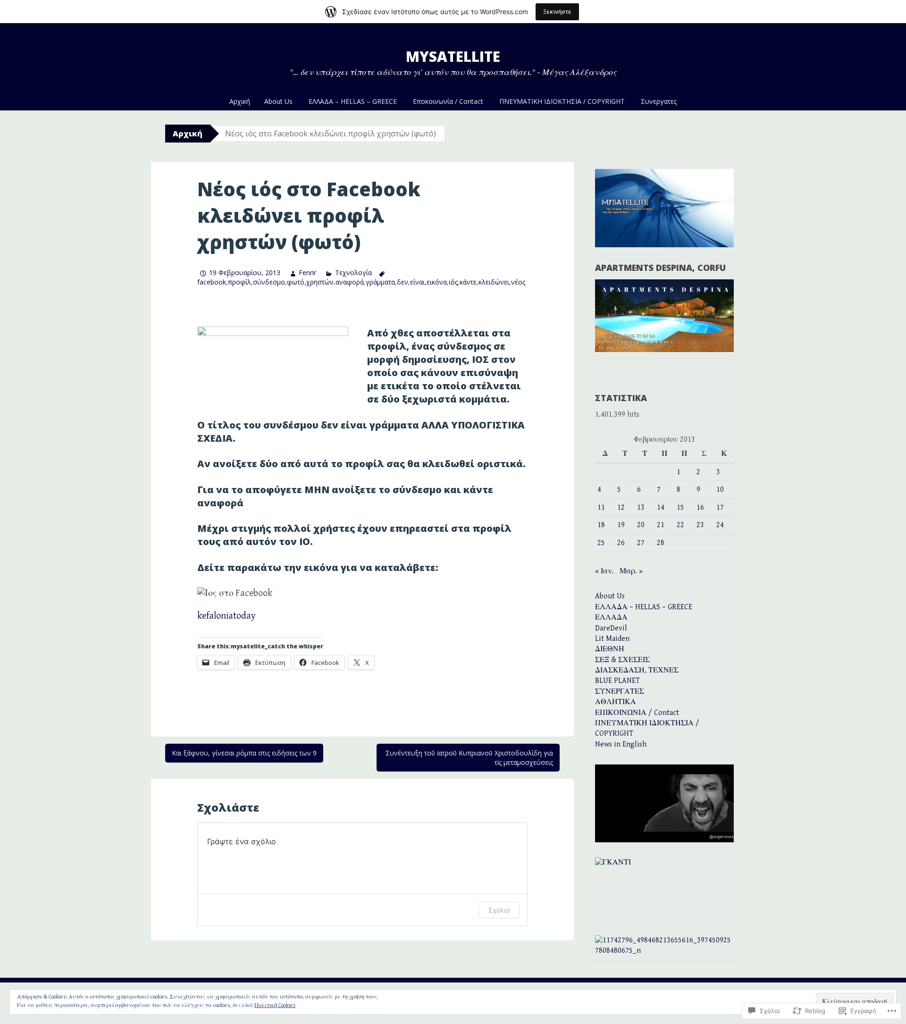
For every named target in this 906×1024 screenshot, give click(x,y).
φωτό (295, 281)
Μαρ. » (631, 571)
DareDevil (611, 628)
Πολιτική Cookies (274, 1005)
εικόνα (437, 281)
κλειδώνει (493, 281)
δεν (402, 281)
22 (680, 524)
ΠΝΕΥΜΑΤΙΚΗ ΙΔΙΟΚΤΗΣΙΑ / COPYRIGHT (562, 101)
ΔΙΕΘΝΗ (609, 649)
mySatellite (453, 56)
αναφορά (350, 281)
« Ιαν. (604, 571)
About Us (278, 101)
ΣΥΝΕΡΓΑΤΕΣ (619, 691)
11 (601, 507)
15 (680, 507)
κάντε (468, 281)
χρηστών (320, 281)
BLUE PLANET (617, 680)
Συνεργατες (659, 101)
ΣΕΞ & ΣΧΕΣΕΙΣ (622, 659)
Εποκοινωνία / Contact (448, 101)
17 (720, 507)
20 (641, 524)
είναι (417, 281)
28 (660, 542)
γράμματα (380, 281)
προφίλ (239, 281)
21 (660, 524)
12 (621, 507)
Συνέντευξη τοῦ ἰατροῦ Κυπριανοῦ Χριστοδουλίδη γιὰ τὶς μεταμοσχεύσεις (469, 757)
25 (601, 542)
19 (621, 524)
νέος (518, 281)
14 (660, 507)
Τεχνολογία (353, 272)
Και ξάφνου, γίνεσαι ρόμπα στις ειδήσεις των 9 (244, 752)
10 (720, 489)
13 (641, 507)
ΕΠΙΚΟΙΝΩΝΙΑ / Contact (637, 712)
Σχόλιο (499, 910)
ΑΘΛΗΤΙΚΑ (615, 701)
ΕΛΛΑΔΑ (611, 617)
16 (700, 507)
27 (641, 542)
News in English (620, 744)
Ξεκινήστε (557, 11)
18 (601, 524)
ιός (453, 281)
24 (720, 524)
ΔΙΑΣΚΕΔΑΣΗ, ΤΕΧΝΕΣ (637, 670)
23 (700, 524)
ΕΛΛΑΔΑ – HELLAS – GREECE (353, 101)
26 (621, 542)
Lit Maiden (612, 638)
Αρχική (239, 101)
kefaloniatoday (226, 616)
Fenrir (307, 272)
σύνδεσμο (269, 281)
